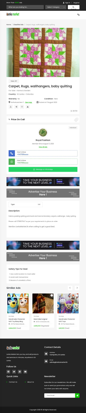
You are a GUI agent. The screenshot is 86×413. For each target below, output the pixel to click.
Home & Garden (23, 90)
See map (28, 102)
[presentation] (10, 52)
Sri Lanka (20, 94)
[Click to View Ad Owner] (11, 107)
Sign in (67, 3)
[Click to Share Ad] (16, 107)
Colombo (30, 94)
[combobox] (55, 7)
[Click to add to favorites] (27, 295)
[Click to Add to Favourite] (22, 107)
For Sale (12, 90)
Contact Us (13, 382)
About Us (30, 382)
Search (73, 8)
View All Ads (43, 147)
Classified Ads (18, 25)
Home (9, 25)
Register (76, 3)
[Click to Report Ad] (28, 107)
